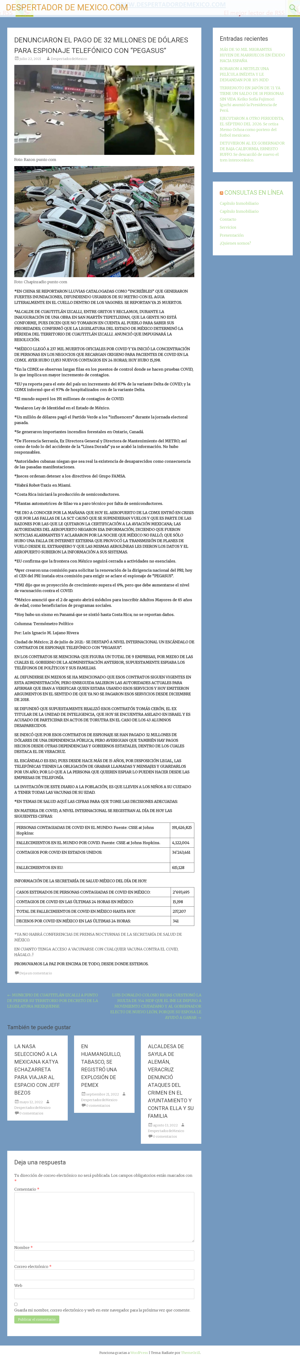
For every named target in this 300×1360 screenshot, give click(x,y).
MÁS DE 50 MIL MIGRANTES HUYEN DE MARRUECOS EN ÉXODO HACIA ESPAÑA (252, 55)
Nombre (23, 1247)
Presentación (232, 235)
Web (18, 1285)
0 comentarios (31, 1113)
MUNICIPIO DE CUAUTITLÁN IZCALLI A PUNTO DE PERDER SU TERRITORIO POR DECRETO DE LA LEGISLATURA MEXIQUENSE (52, 1001)
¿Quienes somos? (235, 243)
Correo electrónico (33, 1266)
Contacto (228, 219)
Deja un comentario (35, 973)
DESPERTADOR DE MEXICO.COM (67, 7)
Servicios (228, 227)
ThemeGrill (190, 1353)
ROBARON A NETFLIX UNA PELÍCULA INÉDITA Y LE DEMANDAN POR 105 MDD (244, 74)
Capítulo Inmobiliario (239, 203)
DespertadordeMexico (69, 59)
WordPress (139, 1353)
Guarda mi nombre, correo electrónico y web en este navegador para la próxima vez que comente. (102, 1310)
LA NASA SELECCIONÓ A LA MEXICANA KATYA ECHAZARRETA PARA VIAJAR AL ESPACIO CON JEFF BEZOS (37, 1069)
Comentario (26, 1189)
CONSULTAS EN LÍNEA (254, 192)
